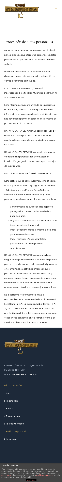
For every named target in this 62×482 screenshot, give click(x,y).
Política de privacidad (17, 431)
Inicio (8, 393)
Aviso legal (11, 439)
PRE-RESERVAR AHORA (24, 374)
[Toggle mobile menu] (56, 9)
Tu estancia (12, 401)
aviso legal (6, 475)
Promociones (13, 416)
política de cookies (44, 475)
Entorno (10, 408)
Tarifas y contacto (15, 424)
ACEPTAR (31, 480)
